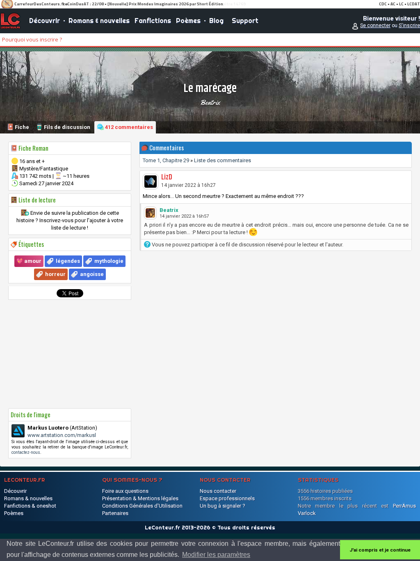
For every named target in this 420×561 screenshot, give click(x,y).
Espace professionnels (227, 498)
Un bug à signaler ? (222, 506)
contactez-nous (25, 452)
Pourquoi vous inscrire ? (32, 39)
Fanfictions (153, 20)
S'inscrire (409, 25)
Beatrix (210, 102)
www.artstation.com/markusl (61, 435)
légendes (68, 261)
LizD (166, 177)
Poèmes (188, 20)
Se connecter (375, 25)
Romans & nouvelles (99, 20)
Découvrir (44, 20)
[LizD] (150, 181)
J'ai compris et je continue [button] (380, 550)
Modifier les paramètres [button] (216, 554)
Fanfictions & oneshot (30, 506)
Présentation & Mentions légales (140, 498)
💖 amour (28, 261)
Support (245, 20)
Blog (216, 20)
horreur (55, 274)
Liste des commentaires (222, 160)
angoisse (92, 274)
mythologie (108, 261)
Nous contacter (218, 491)
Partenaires (115, 513)
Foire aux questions (125, 491)
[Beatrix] (150, 213)
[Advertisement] (69, 354)
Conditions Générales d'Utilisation (142, 506)
